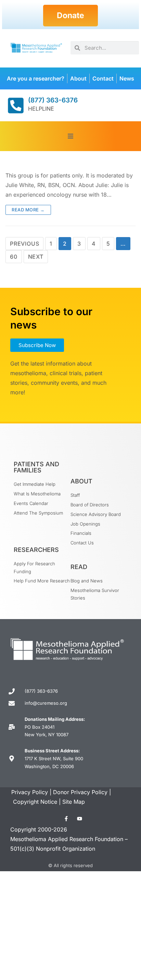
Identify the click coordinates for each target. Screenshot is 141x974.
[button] (71, 136)
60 (13, 256)
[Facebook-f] (66, 818)
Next (35, 256)
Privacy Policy (29, 792)
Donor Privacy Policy (80, 792)
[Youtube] (79, 818)
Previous (24, 243)
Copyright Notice (35, 801)
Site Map (73, 801)
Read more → (28, 209)
